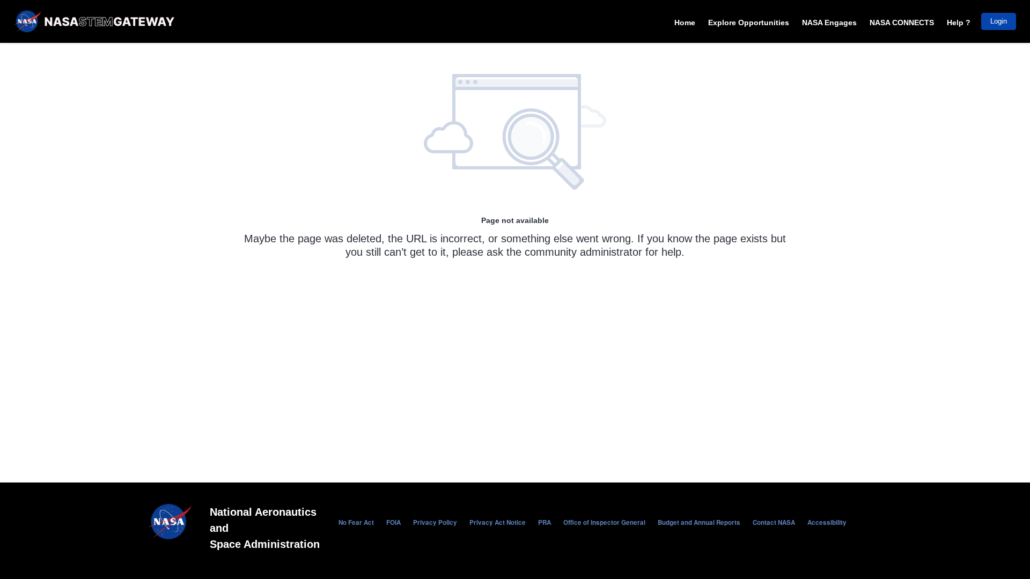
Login (998, 21)
